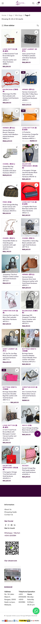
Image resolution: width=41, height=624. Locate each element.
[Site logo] (20, 3)
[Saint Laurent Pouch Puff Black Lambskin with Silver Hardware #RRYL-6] (30, 38)
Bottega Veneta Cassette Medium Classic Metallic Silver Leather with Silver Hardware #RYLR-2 (29, 358)
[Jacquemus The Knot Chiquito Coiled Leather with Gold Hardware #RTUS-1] (11, 264)
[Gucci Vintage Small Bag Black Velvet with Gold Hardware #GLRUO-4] (30, 414)
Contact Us (8, 515)
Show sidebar (9, 25)
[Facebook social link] (5, 525)
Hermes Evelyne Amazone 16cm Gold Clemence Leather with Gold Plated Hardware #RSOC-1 (30, 281)
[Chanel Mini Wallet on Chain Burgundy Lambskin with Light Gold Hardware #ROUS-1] (11, 227)
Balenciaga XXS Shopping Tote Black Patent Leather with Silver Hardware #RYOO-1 (29, 319)
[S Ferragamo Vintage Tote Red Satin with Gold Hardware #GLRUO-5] (11, 455)
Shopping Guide (10, 512)
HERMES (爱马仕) (28, 89)
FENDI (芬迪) (7, 202)
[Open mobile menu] (3, 3)
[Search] (33, 3)
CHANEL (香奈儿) (9, 164)
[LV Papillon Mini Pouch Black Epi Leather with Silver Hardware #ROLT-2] (30, 191)
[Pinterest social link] (11, 525)
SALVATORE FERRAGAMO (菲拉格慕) (30, 166)
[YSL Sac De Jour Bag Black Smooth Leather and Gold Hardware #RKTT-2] (11, 338)
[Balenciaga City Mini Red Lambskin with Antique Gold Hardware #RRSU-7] (11, 79)
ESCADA (25, 465)
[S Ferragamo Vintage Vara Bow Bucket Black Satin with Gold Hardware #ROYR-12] (30, 153)
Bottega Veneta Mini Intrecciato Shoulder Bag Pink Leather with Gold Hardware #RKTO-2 (10, 396)
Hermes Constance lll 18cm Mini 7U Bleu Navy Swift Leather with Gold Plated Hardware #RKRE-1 (30, 96)
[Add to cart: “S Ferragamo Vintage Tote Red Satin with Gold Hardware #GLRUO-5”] (17, 449)
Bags (10, 15)
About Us (7, 509)
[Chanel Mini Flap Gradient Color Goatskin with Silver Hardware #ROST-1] (11, 153)
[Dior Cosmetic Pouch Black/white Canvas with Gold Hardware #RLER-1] (30, 376)
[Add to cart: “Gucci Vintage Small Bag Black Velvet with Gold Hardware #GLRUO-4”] (36, 408)
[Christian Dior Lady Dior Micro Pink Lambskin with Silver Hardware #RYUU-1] (11, 300)
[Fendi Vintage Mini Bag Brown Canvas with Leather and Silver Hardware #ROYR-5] (11, 191)
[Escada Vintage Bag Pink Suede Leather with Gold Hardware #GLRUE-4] (30, 455)
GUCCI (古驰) (27, 425)
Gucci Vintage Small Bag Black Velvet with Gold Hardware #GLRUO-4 (30, 430)
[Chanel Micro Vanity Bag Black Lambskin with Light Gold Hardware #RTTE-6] (30, 227)
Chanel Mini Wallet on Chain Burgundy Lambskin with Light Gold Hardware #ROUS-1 (10, 245)
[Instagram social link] (8, 525)
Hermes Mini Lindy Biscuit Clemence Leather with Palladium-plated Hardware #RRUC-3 (10, 134)
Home (4, 15)
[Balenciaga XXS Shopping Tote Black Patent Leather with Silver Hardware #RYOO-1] (30, 300)
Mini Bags (18, 15)
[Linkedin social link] (14, 525)
